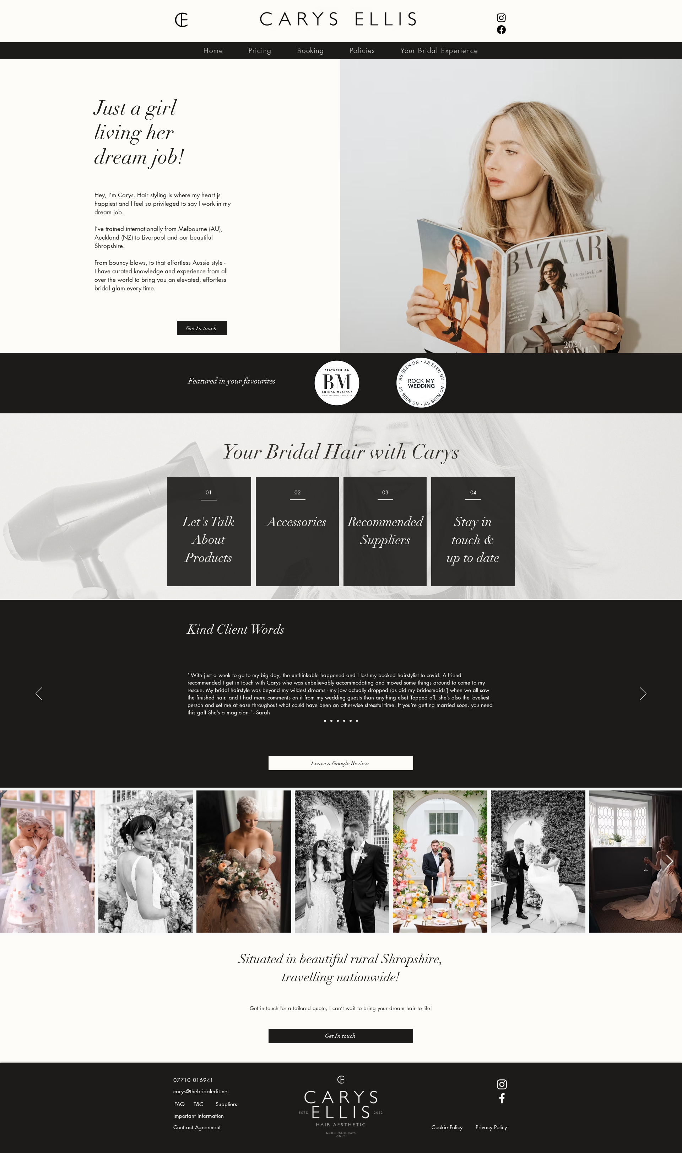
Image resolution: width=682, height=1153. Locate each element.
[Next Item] (670, 862)
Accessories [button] (297, 522)
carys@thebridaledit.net (201, 1091)
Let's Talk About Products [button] (209, 539)
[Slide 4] (344, 721)
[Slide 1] (325, 721)
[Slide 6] (357, 721)
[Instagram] (501, 17)
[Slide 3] (338, 721)
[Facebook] (501, 30)
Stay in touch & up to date (473, 539)
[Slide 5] (351, 721)
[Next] (643, 694)
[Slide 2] (331, 721)
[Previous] (39, 694)
